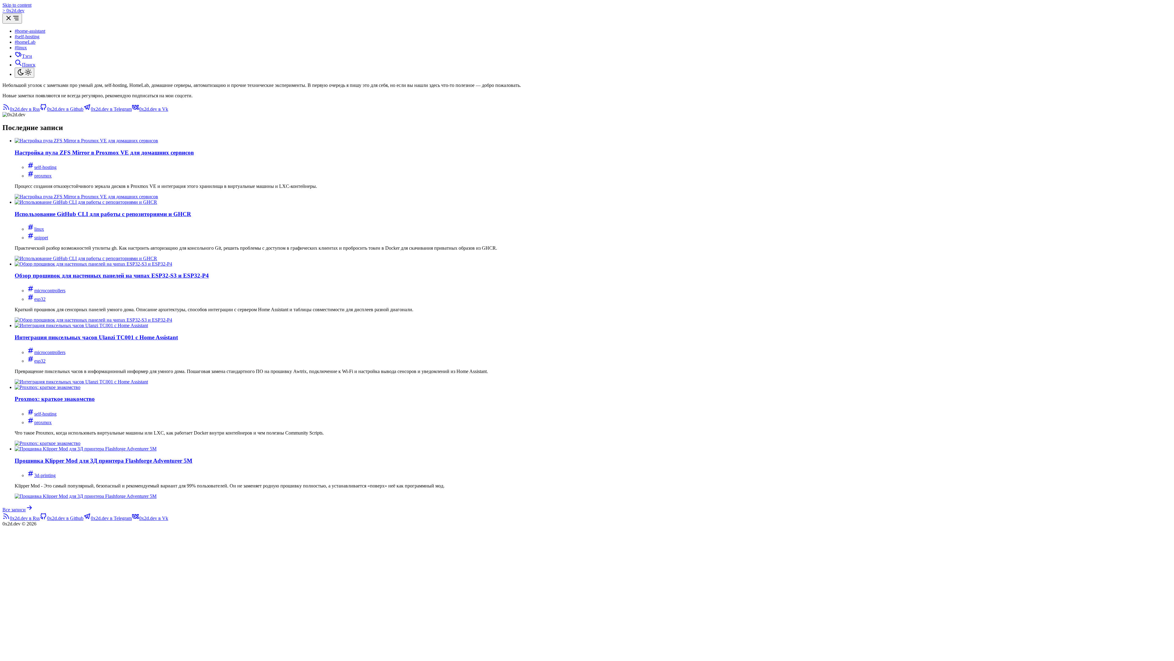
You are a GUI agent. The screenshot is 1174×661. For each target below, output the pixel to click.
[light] (24, 73)
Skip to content (16, 5)
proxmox (43, 175)
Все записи (14, 509)
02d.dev (13, 10)
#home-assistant (30, 31)
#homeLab (25, 42)
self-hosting (45, 167)
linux (39, 229)
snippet (41, 237)
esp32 (40, 299)
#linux (21, 47)
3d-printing (45, 475)
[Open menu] (12, 18)
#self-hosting (27, 36)
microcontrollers (49, 290)
